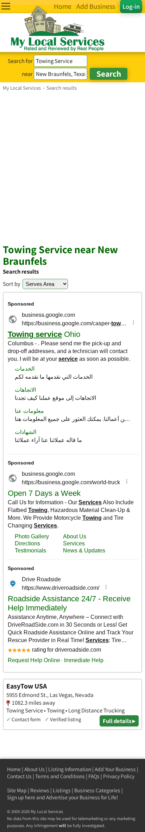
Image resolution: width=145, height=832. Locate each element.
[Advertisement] (72, 167)
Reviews (39, 790)
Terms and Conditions (60, 776)
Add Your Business (115, 769)
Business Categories (97, 790)
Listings (62, 790)
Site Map (17, 790)
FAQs (94, 776)
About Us (34, 769)
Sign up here (21, 797)
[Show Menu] (5, 6)
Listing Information (69, 769)
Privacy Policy (118, 776)
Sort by (11, 284)
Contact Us (19, 776)
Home (14, 769)
